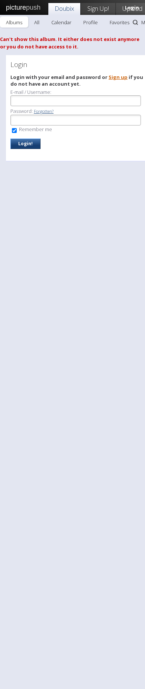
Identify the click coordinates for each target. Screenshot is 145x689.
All (36, 22)
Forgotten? (44, 111)
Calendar (61, 22)
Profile (90, 22)
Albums (14, 22)
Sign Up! (98, 8)
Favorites (119, 22)
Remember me (35, 129)
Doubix (64, 8)
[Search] (135, 22)
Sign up (118, 77)
